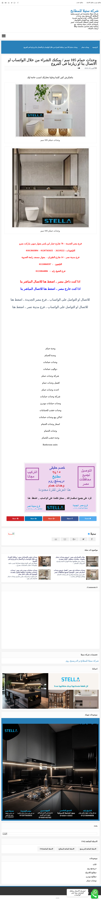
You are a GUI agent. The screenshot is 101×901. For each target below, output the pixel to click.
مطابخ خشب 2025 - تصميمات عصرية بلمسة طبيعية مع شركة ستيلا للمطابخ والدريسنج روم (52, 721)
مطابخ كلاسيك (90, 2)
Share (69, 518)
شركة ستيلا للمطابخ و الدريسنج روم (82, 661)
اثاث (94, 864)
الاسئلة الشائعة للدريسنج (88, 849)
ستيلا (93, 533)
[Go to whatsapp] (95, 892)
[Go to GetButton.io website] (95, 898)
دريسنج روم (91, 868)
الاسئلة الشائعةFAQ (46, 849)
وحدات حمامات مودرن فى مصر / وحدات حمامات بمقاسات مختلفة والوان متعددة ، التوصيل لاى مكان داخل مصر (23, 572)
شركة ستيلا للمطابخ (84, 11)
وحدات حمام (91, 881)
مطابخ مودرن (97, 2)
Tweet (87, 518)
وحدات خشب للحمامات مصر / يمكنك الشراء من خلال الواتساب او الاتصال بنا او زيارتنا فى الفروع (22, 559)
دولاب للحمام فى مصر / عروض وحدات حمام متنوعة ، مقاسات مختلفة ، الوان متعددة (70, 558)
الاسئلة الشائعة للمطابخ (66, 849)
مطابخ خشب (79, 2)
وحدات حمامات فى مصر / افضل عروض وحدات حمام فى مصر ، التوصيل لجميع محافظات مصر (69, 571)
